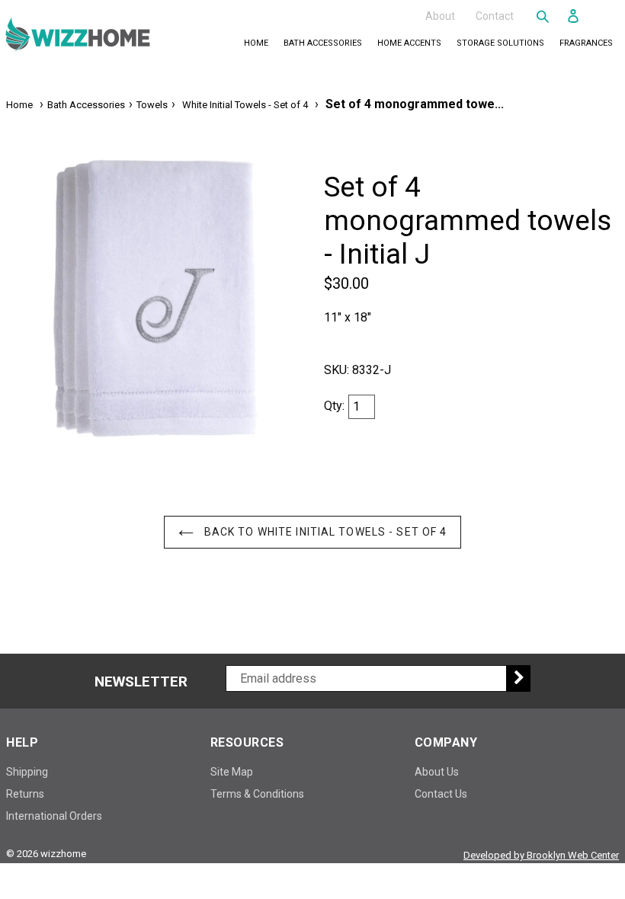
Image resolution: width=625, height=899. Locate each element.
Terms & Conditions (257, 794)
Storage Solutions (503, 42)
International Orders (54, 816)
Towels (152, 104)
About (440, 15)
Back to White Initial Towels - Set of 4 (324, 532)
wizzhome (63, 853)
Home (256, 43)
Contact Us (441, 794)
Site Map (231, 772)
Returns (25, 794)
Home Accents (412, 42)
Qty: (334, 405)
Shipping (27, 772)
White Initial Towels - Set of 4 (245, 104)
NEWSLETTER (141, 681)
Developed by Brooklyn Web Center (541, 855)
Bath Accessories (326, 42)
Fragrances (589, 42)
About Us (437, 772)
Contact (495, 15)
